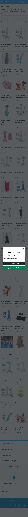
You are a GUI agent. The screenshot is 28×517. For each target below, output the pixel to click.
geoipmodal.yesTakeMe (14, 268)
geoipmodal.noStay (14, 263)
